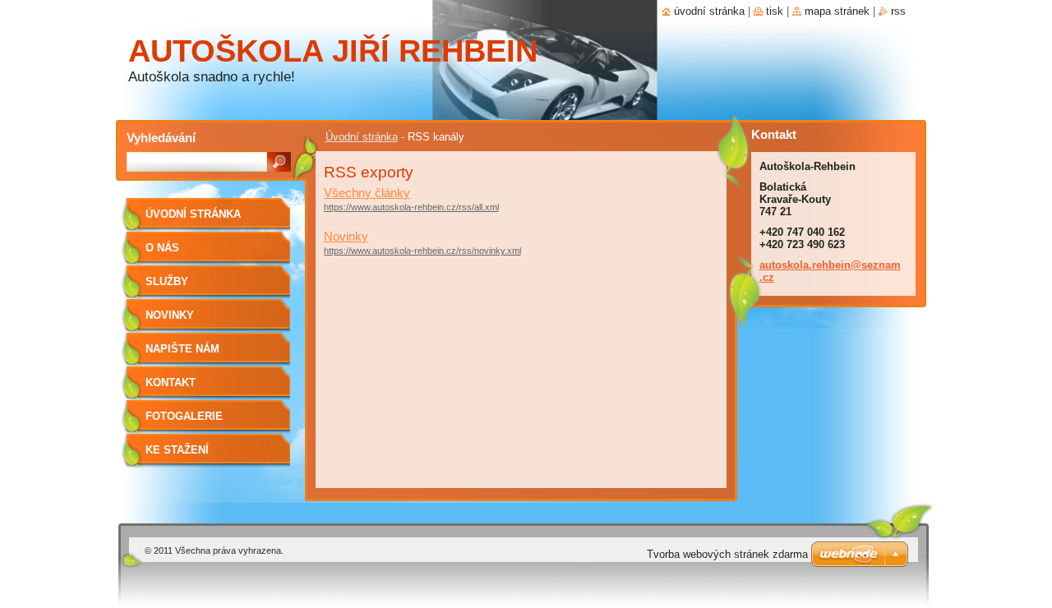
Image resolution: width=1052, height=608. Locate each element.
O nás (162, 248)
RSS (898, 11)
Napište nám (182, 349)
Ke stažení (177, 450)
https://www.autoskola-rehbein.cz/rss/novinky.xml (422, 251)
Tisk (774, 11)
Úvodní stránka (361, 137)
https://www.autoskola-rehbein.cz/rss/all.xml (411, 207)
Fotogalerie (184, 416)
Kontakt (170, 382)
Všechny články (367, 193)
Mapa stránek (837, 11)
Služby (166, 281)
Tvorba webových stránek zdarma (727, 554)
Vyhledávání (161, 138)
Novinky (346, 236)
